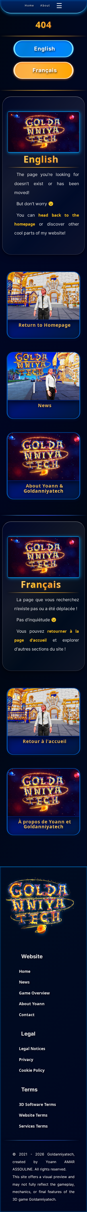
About (45, 5)
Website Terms (33, 1115)
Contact (27, 1014)
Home (29, 5)
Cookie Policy (32, 1070)
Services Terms (33, 1126)
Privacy (26, 1059)
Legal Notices (32, 1048)
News (24, 982)
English (44, 51)
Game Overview (34, 992)
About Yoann (32, 1003)
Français (45, 74)
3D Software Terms (37, 1104)
